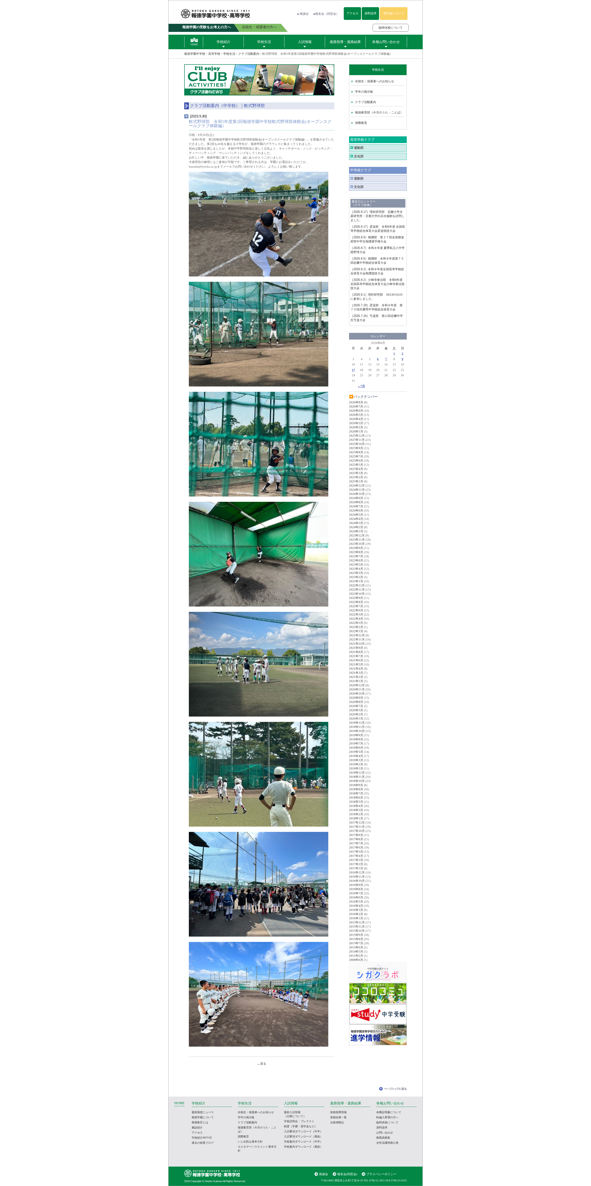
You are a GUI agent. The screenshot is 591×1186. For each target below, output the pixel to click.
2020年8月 (356, 702)
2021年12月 (357, 635)
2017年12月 (357, 822)
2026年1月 (356, 431)
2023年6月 (356, 560)
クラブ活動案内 (248, 53)
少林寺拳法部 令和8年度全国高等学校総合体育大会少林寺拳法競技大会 (377, 284)
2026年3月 (356, 423)
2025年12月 (357, 435)
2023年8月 (356, 552)
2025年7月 (356, 456)
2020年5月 (356, 710)
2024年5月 (356, 514)
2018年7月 (356, 793)
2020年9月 (356, 697)
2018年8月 (356, 789)
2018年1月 (356, 818)
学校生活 (264, 42)
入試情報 (305, 42)
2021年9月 (356, 648)
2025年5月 (356, 464)
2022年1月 (356, 631)
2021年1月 (356, 681)
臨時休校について (391, 27)
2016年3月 (356, 910)
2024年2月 (356, 527)
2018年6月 (356, 797)
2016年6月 (356, 897)
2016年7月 (356, 893)
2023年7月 (356, 556)
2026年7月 (356, 406)
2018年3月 (356, 810)
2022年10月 (357, 593)
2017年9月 (356, 835)
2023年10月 (357, 543)
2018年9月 (356, 785)
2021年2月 (356, 677)
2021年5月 (356, 664)
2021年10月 (357, 643)
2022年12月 (357, 585)
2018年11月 (357, 776)
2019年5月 (356, 752)
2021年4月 (356, 668)
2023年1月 (356, 581)
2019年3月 (356, 760)
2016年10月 (357, 881)
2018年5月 (356, 801)
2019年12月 (357, 722)
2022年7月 (356, 606)
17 (353, 370)
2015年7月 (356, 943)
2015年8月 (356, 939)
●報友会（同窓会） (326, 13)
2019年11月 (357, 727)
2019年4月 (356, 756)
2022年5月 (356, 614)
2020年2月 (356, 714)
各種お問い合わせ (386, 42)
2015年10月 (357, 930)
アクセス (353, 13)
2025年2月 (356, 477)
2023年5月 (356, 564)
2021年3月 (356, 672)
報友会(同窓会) (347, 1174)
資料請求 (371, 13)
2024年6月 (356, 510)
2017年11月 (357, 826)
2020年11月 (357, 689)
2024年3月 (356, 523)
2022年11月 (357, 589)
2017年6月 (356, 847)
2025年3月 (356, 473)
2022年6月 (356, 610)
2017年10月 (357, 831)
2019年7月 (356, 743)
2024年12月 (357, 485)
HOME (179, 1103)
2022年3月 (356, 623)
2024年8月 (356, 502)
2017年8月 (356, 839)
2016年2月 (356, 914)
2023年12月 (357, 535)
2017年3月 (356, 860)
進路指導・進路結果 (345, 42)
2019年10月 (357, 731)
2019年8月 (356, 739)
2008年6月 (356, 960)
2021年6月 (356, 660)
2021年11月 (357, 639)
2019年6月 (356, 747)
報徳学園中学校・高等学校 (202, 53)
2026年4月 (356, 419)
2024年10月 (357, 494)
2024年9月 (356, 498)
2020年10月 (357, 693)
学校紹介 (223, 42)
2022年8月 (356, 602)
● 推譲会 (303, 13)
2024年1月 (356, 531)
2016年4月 (356, 905)
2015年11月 (357, 926)
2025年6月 (356, 460)
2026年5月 (356, 415)
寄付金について (393, 13)
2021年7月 (356, 656)
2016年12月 (357, 872)
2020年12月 (357, 685)
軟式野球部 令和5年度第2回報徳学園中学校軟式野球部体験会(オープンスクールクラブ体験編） (260, 123)
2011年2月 (356, 955)
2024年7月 (356, 506)
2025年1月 (356, 481)
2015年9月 (356, 935)
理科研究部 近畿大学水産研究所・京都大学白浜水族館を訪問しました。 (377, 216)
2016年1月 (356, 918)
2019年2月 (356, 764)
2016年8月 (356, 889)
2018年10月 (357, 781)
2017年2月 (356, 864)
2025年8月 (356, 452)
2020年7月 (356, 706)
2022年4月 (356, 618)
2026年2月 (356, 427)
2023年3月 (356, 573)
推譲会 (323, 1174)
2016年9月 (356, 885)
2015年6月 (356, 947)
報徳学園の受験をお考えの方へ (206, 27)
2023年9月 (356, 548)
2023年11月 (357, 539)
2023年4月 (356, 568)
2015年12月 (357, 922)
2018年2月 (356, 814)
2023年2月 (356, 577)
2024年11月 (357, 489)
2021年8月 (356, 652)
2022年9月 (356, 598)
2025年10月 (357, 444)
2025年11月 (357, 439)
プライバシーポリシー (381, 1174)
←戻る (261, 1063)
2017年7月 (356, 843)
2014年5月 (356, 951)
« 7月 (361, 386)
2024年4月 (356, 519)
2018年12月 (357, 772)
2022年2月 (356, 627)
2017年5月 (356, 851)
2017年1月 (356, 868)
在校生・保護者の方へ (259, 27)
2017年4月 (356, 856)
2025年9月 (356, 448)
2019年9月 (356, 735)
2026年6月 (356, 410)
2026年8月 (356, 402)
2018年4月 (356, 806)
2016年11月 (357, 876)
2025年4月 (356, 469)
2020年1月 (356, 718)
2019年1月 (356, 768)
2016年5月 (356, 901)
